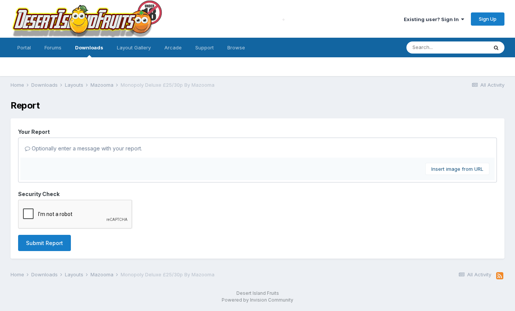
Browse (236, 47)
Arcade (173, 47)
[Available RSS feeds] (499, 276)
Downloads (89, 47)
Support (204, 47)
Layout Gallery (134, 47)
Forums (52, 47)
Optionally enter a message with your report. (86, 148)
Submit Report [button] (44, 243)
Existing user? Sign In (432, 19)
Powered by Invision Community (257, 300)
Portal (24, 47)
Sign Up (488, 19)
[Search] (496, 47)
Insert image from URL (457, 169)
